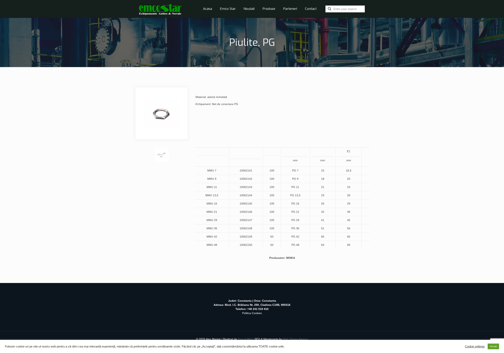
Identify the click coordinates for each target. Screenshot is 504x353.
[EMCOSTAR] (160, 9)
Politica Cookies (252, 313)
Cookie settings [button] (475, 346)
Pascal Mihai (246, 339)
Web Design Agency (295, 339)
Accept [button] (493, 346)
